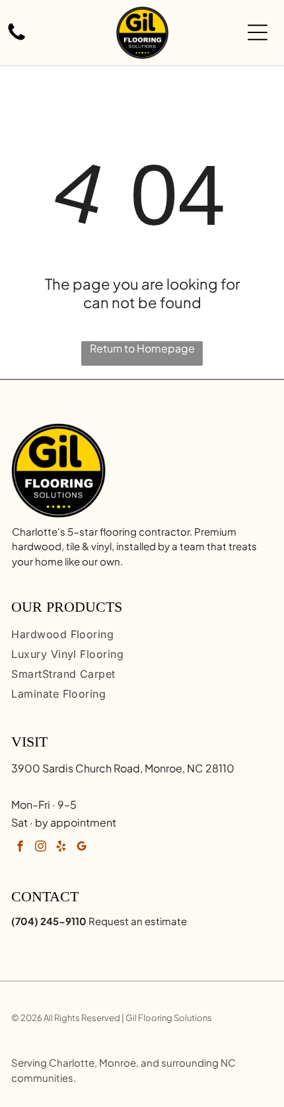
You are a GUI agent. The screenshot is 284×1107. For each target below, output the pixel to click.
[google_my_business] (81, 848)
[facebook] (19, 848)
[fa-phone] (16, 38)
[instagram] (40, 848)
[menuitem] (142, 634)
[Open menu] (257, 32)
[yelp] (60, 848)
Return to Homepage (142, 348)
